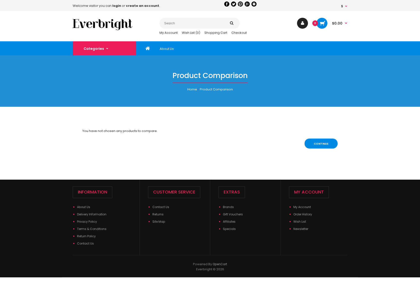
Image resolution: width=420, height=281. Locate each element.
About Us (83, 207)
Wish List (299, 222)
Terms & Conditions (91, 229)
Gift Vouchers (233, 214)
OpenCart (220, 264)
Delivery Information (91, 214)
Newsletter (300, 229)
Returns (158, 214)
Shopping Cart (215, 32)
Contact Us (85, 243)
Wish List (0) (191, 32)
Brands (228, 207)
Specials (229, 229)
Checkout (239, 32)
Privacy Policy (87, 222)
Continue (321, 144)
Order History (302, 214)
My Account (168, 32)
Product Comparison (216, 89)
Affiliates (229, 222)
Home (192, 89)
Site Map (158, 222)
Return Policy (86, 236)
